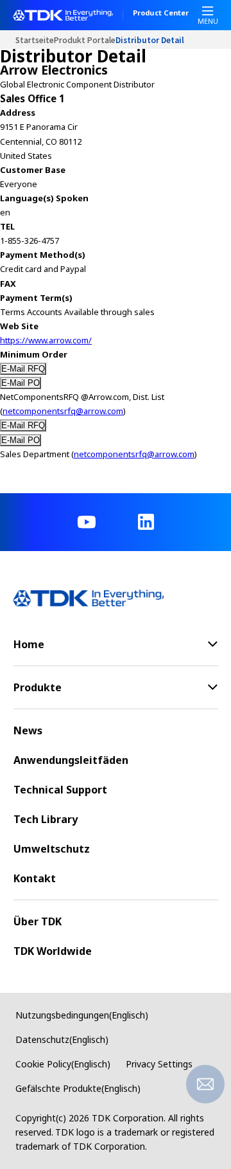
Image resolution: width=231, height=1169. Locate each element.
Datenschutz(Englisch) (61, 1039)
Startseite (34, 39)
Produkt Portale (85, 39)
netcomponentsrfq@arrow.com (63, 411)
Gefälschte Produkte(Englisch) (78, 1088)
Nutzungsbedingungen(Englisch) (81, 1015)
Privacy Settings (159, 1064)
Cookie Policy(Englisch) (62, 1064)
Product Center (161, 13)
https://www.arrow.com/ (46, 340)
